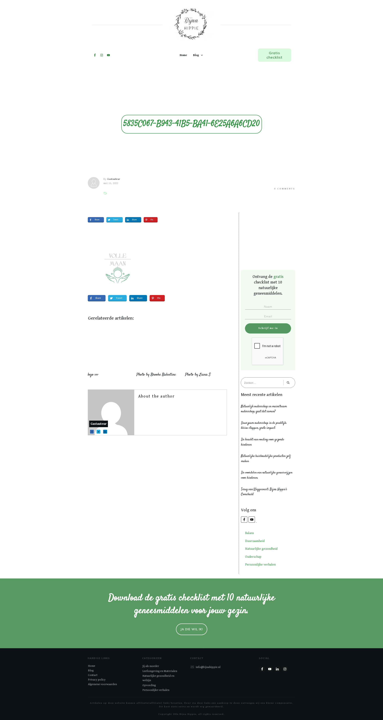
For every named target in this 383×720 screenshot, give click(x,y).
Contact (93, 675)
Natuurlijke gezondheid (261, 549)
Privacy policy (97, 679)
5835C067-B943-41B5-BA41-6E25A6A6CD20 (191, 124)
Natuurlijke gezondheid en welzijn (158, 678)
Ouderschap (253, 557)
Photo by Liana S (198, 375)
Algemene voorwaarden (102, 684)
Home (91, 666)
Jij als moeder (150, 666)
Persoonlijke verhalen (260, 565)
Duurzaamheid (255, 541)
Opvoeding (149, 685)
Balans (249, 533)
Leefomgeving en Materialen (159, 671)
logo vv (93, 375)
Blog (91, 670)
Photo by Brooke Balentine (156, 375)
